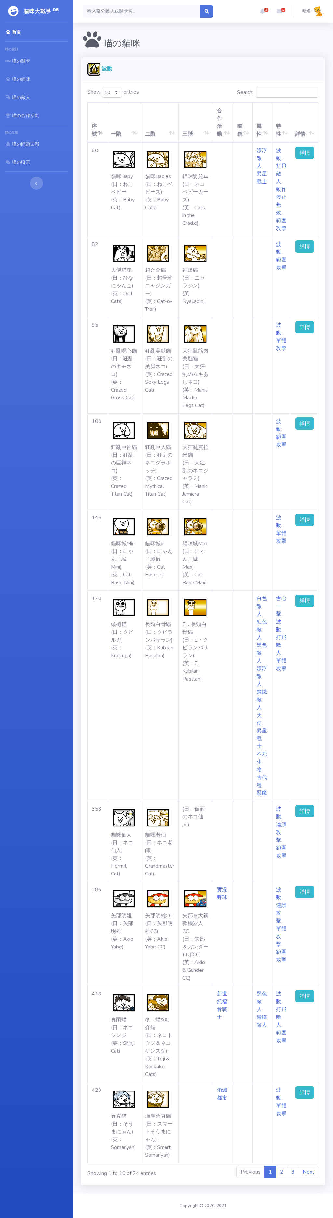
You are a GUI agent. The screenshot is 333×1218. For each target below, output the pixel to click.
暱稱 (240, 130)
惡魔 (262, 793)
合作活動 (219, 122)
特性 (278, 130)
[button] (262, 11)
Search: (245, 92)
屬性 (259, 130)
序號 (94, 130)
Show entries (113, 92)
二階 (150, 134)
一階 (116, 134)
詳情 (300, 134)
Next (308, 1172)
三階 (187, 134)
